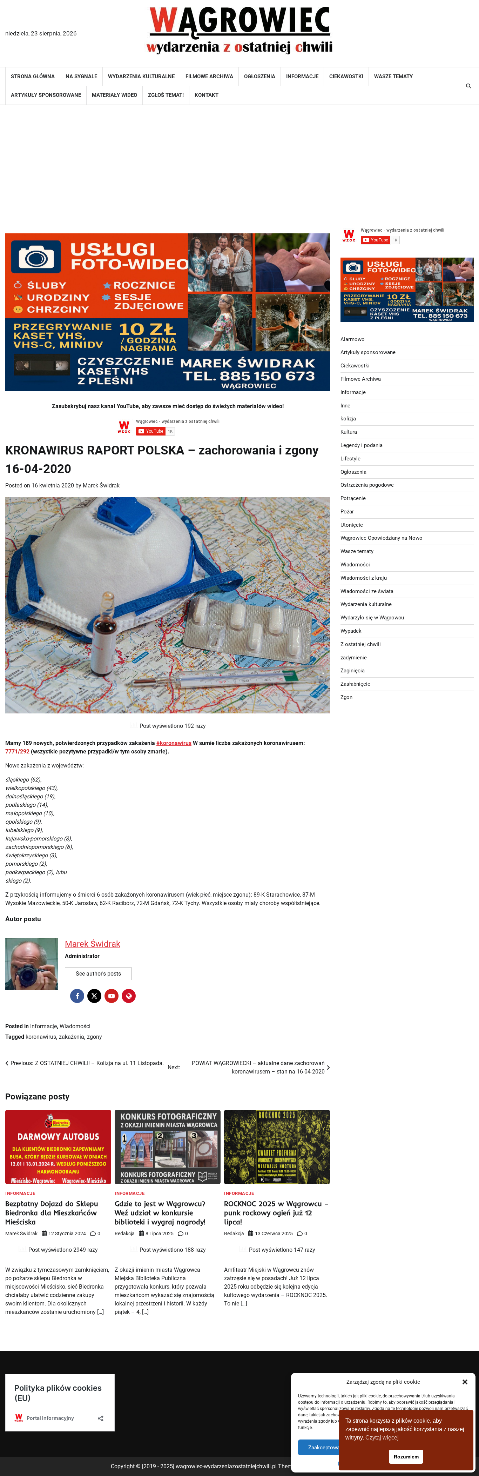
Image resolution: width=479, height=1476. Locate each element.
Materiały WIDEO (114, 95)
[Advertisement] (239, 161)
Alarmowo (352, 339)
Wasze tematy (393, 76)
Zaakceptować (325, 1447)
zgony (94, 1036)
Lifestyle (350, 459)
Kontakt (206, 95)
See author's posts (98, 973)
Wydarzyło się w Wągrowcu (372, 617)
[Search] (468, 86)
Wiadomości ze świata (366, 591)
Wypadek (351, 631)
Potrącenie (353, 498)
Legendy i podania (361, 445)
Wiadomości (75, 1026)
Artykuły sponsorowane (46, 95)
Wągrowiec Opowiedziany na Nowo (381, 538)
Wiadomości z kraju (363, 578)
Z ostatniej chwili (360, 644)
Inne (345, 405)
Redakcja (125, 1233)
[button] (464, 1381)
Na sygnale (81, 76)
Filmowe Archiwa (209, 76)
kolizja (348, 418)
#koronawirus (173, 743)
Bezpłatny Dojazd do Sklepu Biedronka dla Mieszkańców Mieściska (51, 1212)
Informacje (302, 76)
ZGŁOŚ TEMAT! (166, 95)
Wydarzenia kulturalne (141, 76)
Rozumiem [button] (406, 1457)
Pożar (347, 511)
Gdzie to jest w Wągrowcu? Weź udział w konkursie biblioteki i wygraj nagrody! (160, 1212)
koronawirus (41, 1036)
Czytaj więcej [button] (382, 1438)
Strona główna (33, 76)
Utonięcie (351, 525)
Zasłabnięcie (355, 684)
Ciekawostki (346, 76)
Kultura (348, 432)
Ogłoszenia (259, 76)
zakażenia (71, 1036)
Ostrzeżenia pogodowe (367, 485)
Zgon (346, 697)
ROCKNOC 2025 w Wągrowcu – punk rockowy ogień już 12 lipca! (276, 1212)
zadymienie (353, 657)
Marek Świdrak (101, 485)
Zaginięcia (352, 670)
